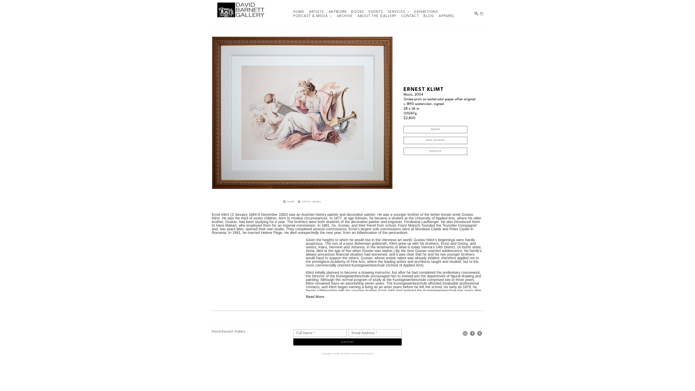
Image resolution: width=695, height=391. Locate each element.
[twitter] (479, 333)
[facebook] (472, 333)
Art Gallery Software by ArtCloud (357, 354)
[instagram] (465, 333)
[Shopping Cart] (481, 13)
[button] (399, 11)
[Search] (476, 13)
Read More (315, 297)
